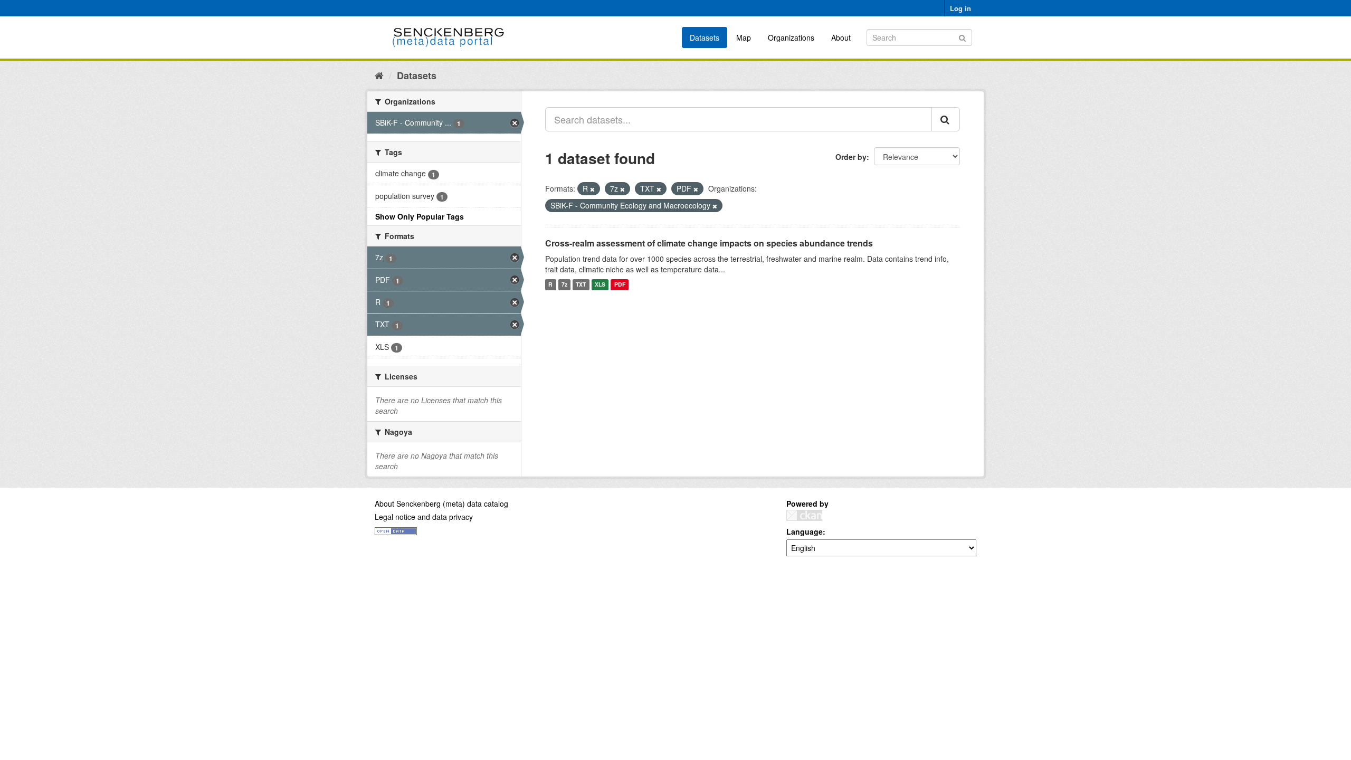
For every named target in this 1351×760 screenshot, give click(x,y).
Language (804, 531)
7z (564, 285)
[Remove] (592, 189)
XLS (600, 285)
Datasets (704, 37)
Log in (960, 8)
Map (743, 37)
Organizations (791, 37)
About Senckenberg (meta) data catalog (441, 503)
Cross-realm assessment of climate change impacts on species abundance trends (709, 243)
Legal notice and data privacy (424, 516)
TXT (581, 285)
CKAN (804, 515)
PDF (619, 285)
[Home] (379, 75)
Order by (851, 156)
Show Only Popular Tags (419, 216)
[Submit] (962, 36)
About (841, 37)
